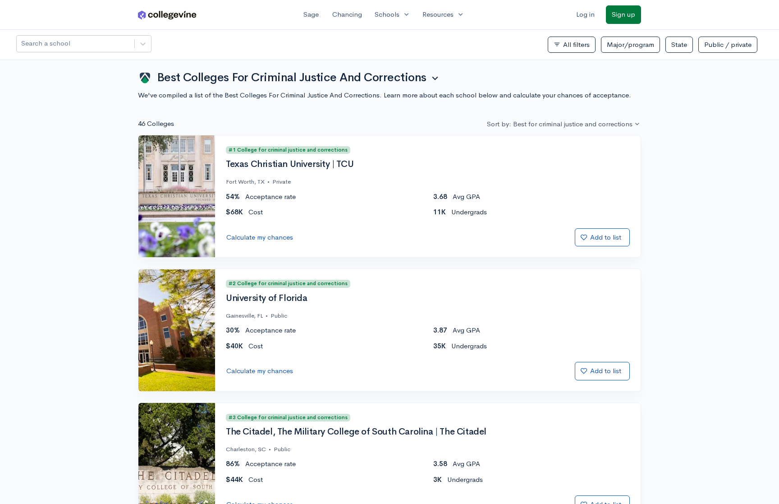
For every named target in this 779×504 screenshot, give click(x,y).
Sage (311, 14)
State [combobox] (679, 44)
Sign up (623, 14)
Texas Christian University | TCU (289, 164)
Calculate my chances (259, 237)
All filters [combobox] (572, 44)
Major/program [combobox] (630, 44)
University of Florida (266, 298)
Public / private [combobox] (728, 44)
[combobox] (22, 43)
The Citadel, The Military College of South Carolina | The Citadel (356, 432)
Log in (585, 14)
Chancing (347, 14)
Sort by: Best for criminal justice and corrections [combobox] (559, 124)
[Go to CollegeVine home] (167, 14)
